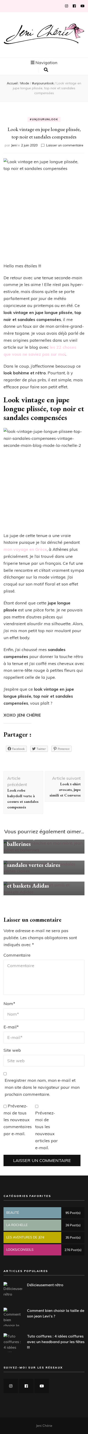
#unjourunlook (44, 119)
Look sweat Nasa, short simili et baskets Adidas (42, 882)
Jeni (14, 145)
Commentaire (17, 955)
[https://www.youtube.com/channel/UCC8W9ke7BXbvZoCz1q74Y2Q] (41, 1386)
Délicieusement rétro (45, 1284)
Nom (9, 1003)
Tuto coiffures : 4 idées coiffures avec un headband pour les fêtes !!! (55, 1342)
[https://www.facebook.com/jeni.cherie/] (26, 1386)
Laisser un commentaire (64, 145)
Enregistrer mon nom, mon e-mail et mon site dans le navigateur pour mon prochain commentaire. (42, 1087)
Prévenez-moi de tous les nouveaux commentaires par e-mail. (18, 1119)
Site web (12, 1050)
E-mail (11, 1027)
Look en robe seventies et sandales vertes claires (38, 861)
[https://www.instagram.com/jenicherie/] (11, 1386)
